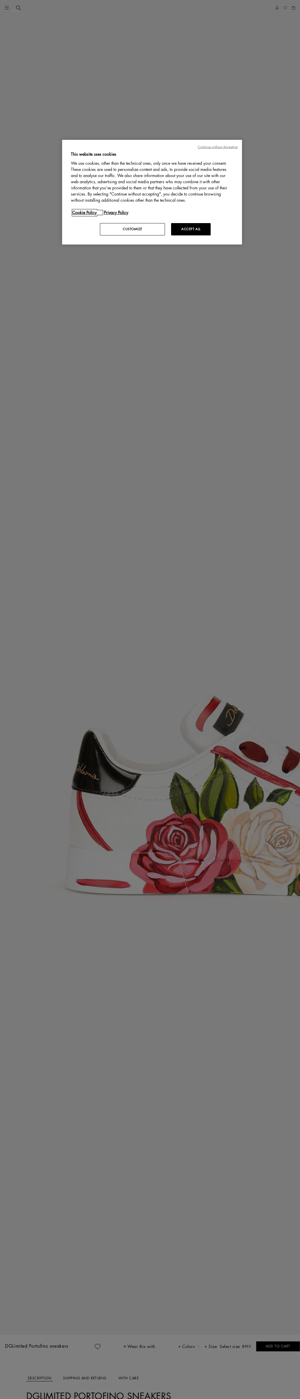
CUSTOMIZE (132, 229)
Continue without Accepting (218, 147)
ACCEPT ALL (191, 229)
